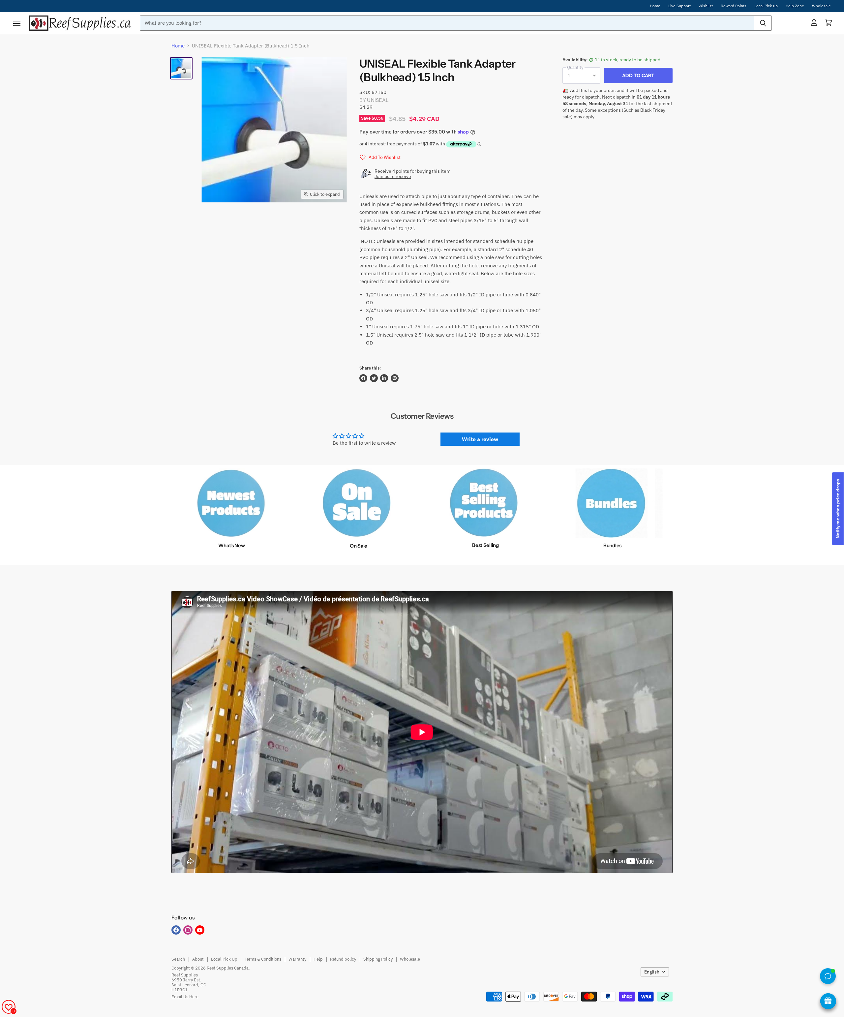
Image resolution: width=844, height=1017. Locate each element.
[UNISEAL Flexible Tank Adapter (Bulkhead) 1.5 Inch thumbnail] (181, 68)
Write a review (480, 439)
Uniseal (378, 100)
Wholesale (821, 6)
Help (318, 959)
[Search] (763, 23)
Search (178, 959)
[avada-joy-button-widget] (828, 1001)
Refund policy (343, 959)
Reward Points (733, 6)
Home (655, 6)
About (198, 959)
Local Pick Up (224, 959)
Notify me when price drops (838, 508)
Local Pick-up (766, 6)
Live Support (679, 6)
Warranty (297, 959)
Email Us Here (184, 997)
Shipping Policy (378, 959)
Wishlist (706, 6)
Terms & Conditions (263, 959)
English (651, 972)
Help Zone (795, 6)
